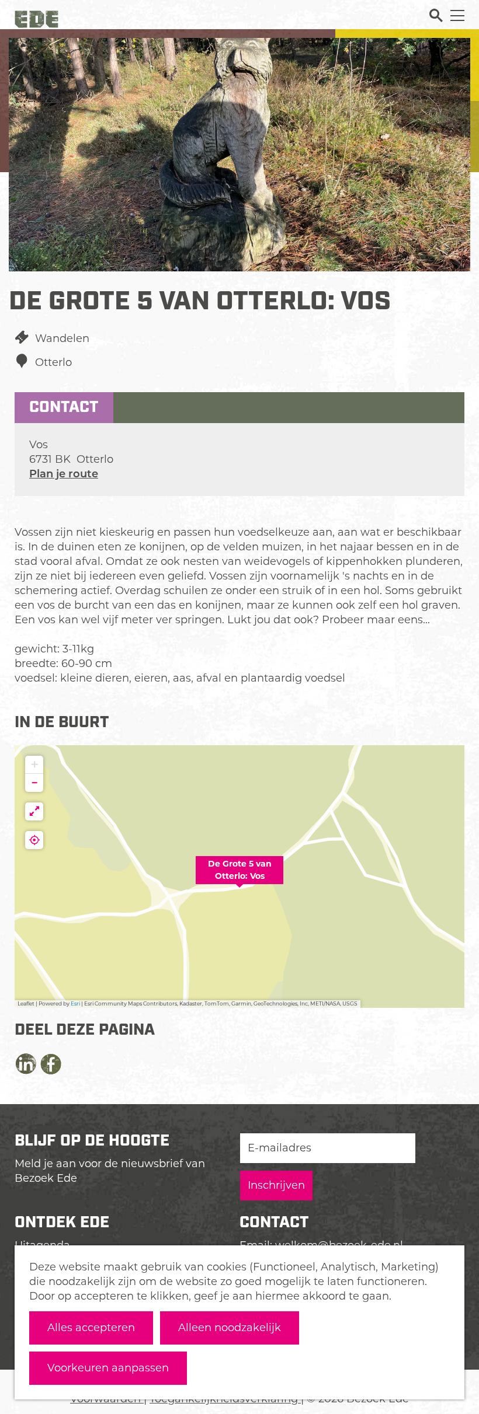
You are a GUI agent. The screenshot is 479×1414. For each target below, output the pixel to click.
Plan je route (63, 473)
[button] (239, 877)
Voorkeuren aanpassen (108, 1367)
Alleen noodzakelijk (229, 1327)
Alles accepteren (91, 1327)
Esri (75, 1003)
